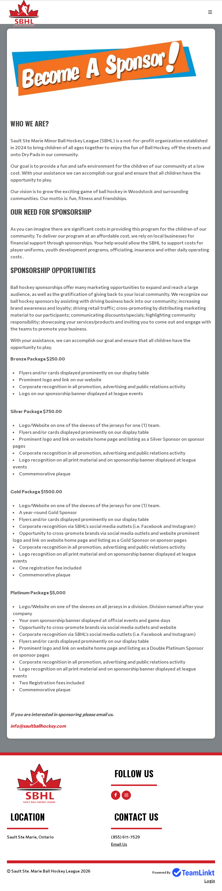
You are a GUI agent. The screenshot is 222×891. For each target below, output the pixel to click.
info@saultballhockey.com (38, 726)
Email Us (119, 844)
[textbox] (111, 381)
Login (209, 880)
